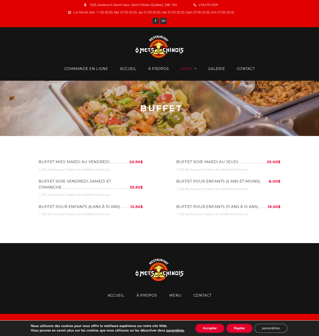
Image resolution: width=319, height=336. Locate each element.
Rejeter (239, 328)
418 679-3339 (208, 5)
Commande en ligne (86, 69)
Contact (246, 69)
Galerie (216, 69)
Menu (186, 69)
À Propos (158, 69)
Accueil (128, 69)
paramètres (175, 330)
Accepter (210, 328)
